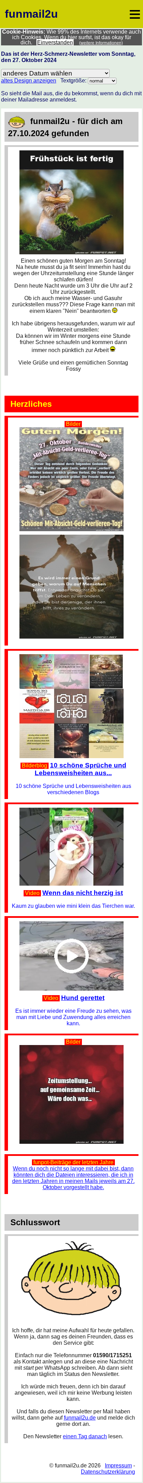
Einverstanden (55, 42)
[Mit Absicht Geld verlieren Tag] (73, 430)
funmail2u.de (80, 1418)
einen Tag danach (85, 1436)
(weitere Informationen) (101, 43)
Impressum (118, 1465)
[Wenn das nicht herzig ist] (73, 811)
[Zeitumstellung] (73, 1048)
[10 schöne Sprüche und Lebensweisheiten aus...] (73, 657)
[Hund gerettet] (73, 924)
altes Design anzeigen (28, 81)
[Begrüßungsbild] (73, 153)
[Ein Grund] (73, 586)
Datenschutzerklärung (108, 1472)
